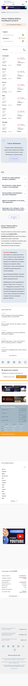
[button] (23, 35)
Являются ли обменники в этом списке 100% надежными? (13, 201)
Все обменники (14, 158)
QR (22, 666)
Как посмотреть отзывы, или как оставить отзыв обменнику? (11, 186)
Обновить (13, 501)
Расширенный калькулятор (8, 434)
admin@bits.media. (15, 662)
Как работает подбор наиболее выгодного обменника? (11, 178)
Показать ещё (14, 217)
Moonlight (4, 122)
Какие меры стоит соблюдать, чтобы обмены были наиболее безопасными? (13, 209)
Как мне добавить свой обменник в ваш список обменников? (12, 193)
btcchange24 (5, 55)
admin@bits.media (23, 629)
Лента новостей (6, 309)
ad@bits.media (24, 640)
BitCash (4, 69)
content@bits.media (23, 634)
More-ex (4, 82)
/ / (9, 65)
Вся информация (13, 596)
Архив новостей (14, 668)
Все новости (12, 355)
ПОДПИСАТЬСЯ (21, 376)
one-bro (4, 109)
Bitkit (3, 95)
